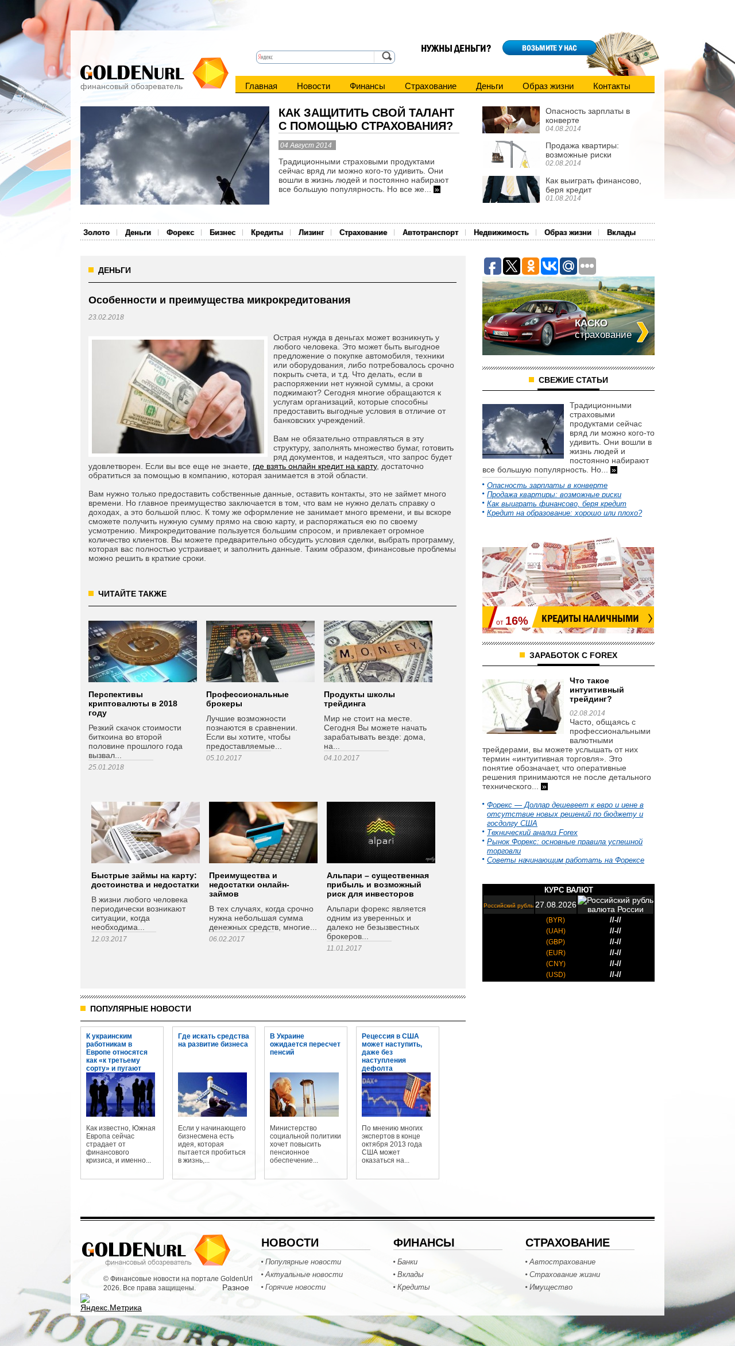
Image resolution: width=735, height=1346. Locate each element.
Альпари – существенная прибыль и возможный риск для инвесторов (378, 884)
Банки (407, 1261)
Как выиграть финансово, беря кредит (556, 503)
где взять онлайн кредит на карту (315, 466)
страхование (603, 329)
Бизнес (222, 232)
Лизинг (311, 232)
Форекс (180, 232)
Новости (313, 86)
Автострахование (562, 1261)
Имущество (550, 1287)
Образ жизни (548, 86)
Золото (96, 232)
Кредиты (267, 232)
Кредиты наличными (590, 618)
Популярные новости (303, 1261)
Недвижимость (501, 232)
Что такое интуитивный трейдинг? (597, 689)
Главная (261, 86)
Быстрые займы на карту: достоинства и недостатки (145, 880)
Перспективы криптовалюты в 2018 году (132, 703)
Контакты (611, 86)
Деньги (489, 86)
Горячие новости (295, 1287)
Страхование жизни (564, 1274)
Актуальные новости (304, 1274)
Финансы (367, 86)
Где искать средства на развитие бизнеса (213, 1040)
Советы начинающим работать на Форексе (565, 860)
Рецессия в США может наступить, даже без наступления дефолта (392, 1043)
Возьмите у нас (549, 47)
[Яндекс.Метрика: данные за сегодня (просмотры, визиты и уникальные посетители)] (111, 1303)
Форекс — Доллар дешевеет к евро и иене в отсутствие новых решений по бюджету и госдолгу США (565, 814)
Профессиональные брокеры (247, 699)
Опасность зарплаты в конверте (547, 485)
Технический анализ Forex (532, 832)
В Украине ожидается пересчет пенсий (305, 1043)
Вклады (621, 232)
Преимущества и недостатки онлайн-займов (249, 884)
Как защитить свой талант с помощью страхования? (366, 119)
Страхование (431, 86)
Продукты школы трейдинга (359, 699)
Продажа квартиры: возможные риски (554, 494)
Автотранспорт (430, 232)
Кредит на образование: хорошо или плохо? (564, 513)
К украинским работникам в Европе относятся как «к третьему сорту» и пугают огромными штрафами (117, 1043)
